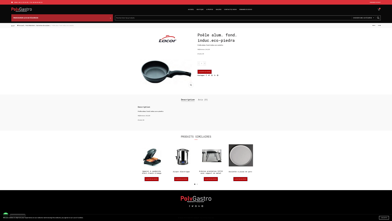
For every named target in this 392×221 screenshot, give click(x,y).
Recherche (378, 18)
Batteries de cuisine (43, 25)
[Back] (12, 26)
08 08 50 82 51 (38, 2)
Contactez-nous (230, 9)
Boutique (200, 9)
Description (188, 99)
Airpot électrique (181, 172)
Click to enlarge (191, 85)
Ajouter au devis (204, 71)
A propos (209, 9)
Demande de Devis (245, 9)
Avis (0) (203, 99)
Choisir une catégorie (362, 18)
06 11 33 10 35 (23, 2)
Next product (379, 26)
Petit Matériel (30, 25)
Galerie (219, 9)
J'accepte (384, 217)
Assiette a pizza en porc (240, 172)
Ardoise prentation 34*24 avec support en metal (211, 172)
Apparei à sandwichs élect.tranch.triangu (151, 172)
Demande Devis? (375, 2)
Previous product (374, 26)
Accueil (191, 9)
